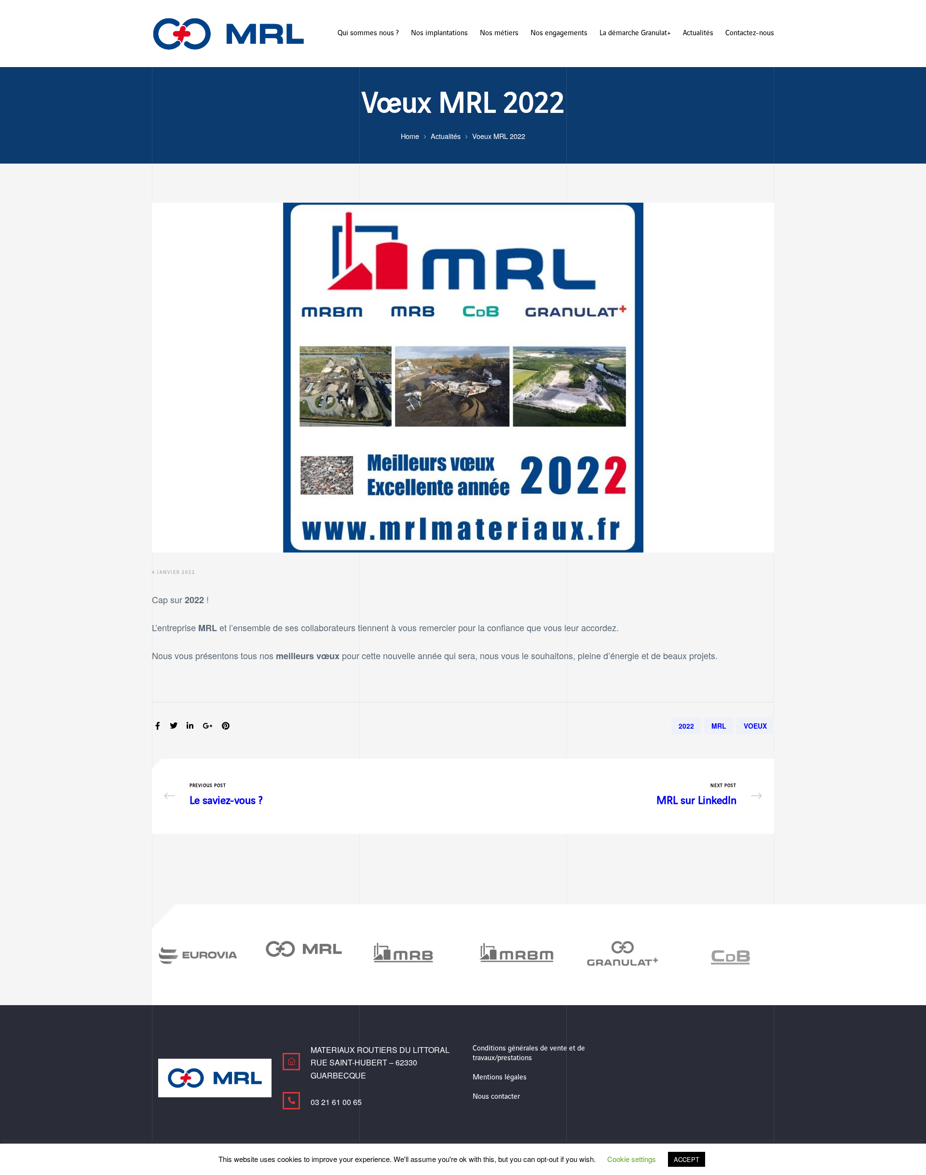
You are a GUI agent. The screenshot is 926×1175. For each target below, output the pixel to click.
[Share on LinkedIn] (190, 726)
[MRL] (304, 949)
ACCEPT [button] (686, 1159)
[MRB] (410, 954)
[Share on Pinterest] (226, 726)
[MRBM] (516, 954)
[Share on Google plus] (207, 726)
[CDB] (728, 954)
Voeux (755, 726)
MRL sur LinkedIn (615, 796)
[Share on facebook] (157, 726)
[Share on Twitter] (173, 726)
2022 (686, 726)
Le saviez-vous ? (311, 796)
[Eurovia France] (198, 954)
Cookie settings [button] (631, 1159)
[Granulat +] (622, 954)
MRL (718, 726)
